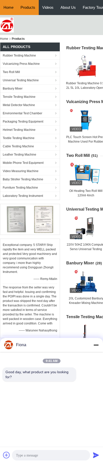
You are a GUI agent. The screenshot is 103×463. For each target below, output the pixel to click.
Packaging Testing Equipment (23, 121)
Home (9, 7)
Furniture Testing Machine (20, 187)
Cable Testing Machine (18, 146)
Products (27, 7)
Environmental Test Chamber (22, 113)
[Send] (96, 454)
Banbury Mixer (12, 88)
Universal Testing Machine (21, 80)
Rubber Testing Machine (19, 55)
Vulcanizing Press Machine (21, 64)
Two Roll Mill (11, 72)
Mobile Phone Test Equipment (23, 163)
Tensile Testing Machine (19, 97)
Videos (48, 7)
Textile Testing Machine (18, 138)
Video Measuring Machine (20, 171)
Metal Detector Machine (19, 105)
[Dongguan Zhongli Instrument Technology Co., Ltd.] (7, 25)
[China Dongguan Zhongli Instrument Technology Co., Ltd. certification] (16, 219)
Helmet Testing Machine (19, 130)
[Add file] (6, 454)
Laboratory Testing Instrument (23, 196)
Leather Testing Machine (19, 154)
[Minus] (96, 345)
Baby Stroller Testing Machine (23, 179)
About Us (68, 7)
